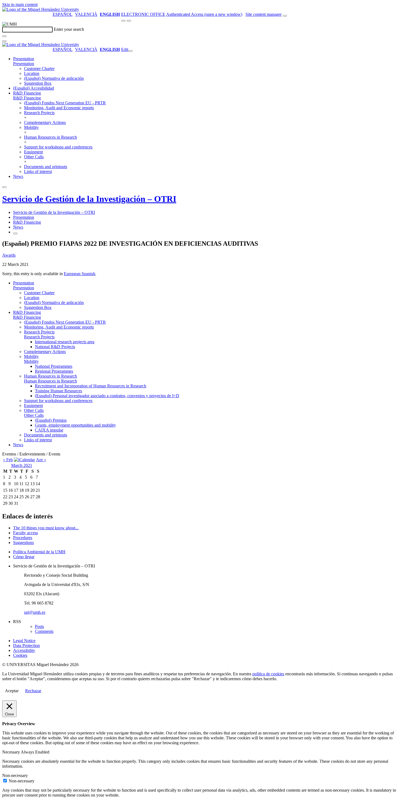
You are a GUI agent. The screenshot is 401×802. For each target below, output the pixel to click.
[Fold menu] (130, 51)
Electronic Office (143, 14)
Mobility (31, 127)
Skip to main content (20, 4)
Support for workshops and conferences (58, 147)
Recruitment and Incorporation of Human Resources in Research (90, 386)
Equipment (33, 152)
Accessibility (24, 650)
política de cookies (268, 674)
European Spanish (79, 273)
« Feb (8, 459)
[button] (23, 63)
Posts (39, 626)
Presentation (23, 58)
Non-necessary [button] (15, 775)
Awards (9, 255)
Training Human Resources (58, 390)
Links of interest (38, 171)
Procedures (22, 537)
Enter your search (69, 29)
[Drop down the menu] (129, 21)
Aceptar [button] (12, 690)
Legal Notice (24, 640)
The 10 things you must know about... (46, 527)
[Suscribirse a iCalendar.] (24, 459)
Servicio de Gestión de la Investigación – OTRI (89, 199)
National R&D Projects (55, 346)
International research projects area (64, 341)
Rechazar (33, 690)
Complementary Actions (45, 122)
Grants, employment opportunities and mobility (75, 425)
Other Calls (34, 156)
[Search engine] (285, 16)
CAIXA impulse (49, 430)
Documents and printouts (45, 166)
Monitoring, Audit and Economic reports (59, 107)
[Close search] (4, 41)
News (18, 176)
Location (31, 73)
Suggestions (23, 542)
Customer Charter (39, 68)
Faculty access (25, 532)
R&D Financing (27, 93)
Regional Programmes (54, 371)
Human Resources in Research (50, 137)
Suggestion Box (38, 83)
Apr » (41, 459)
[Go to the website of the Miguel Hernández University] (40, 9)
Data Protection (26, 645)
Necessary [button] (11, 752)
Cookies (20, 655)
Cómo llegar (23, 556)
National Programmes (53, 366)
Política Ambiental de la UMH (39, 551)
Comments (44, 631)
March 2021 (21, 465)
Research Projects (39, 112)
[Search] (4, 36)
